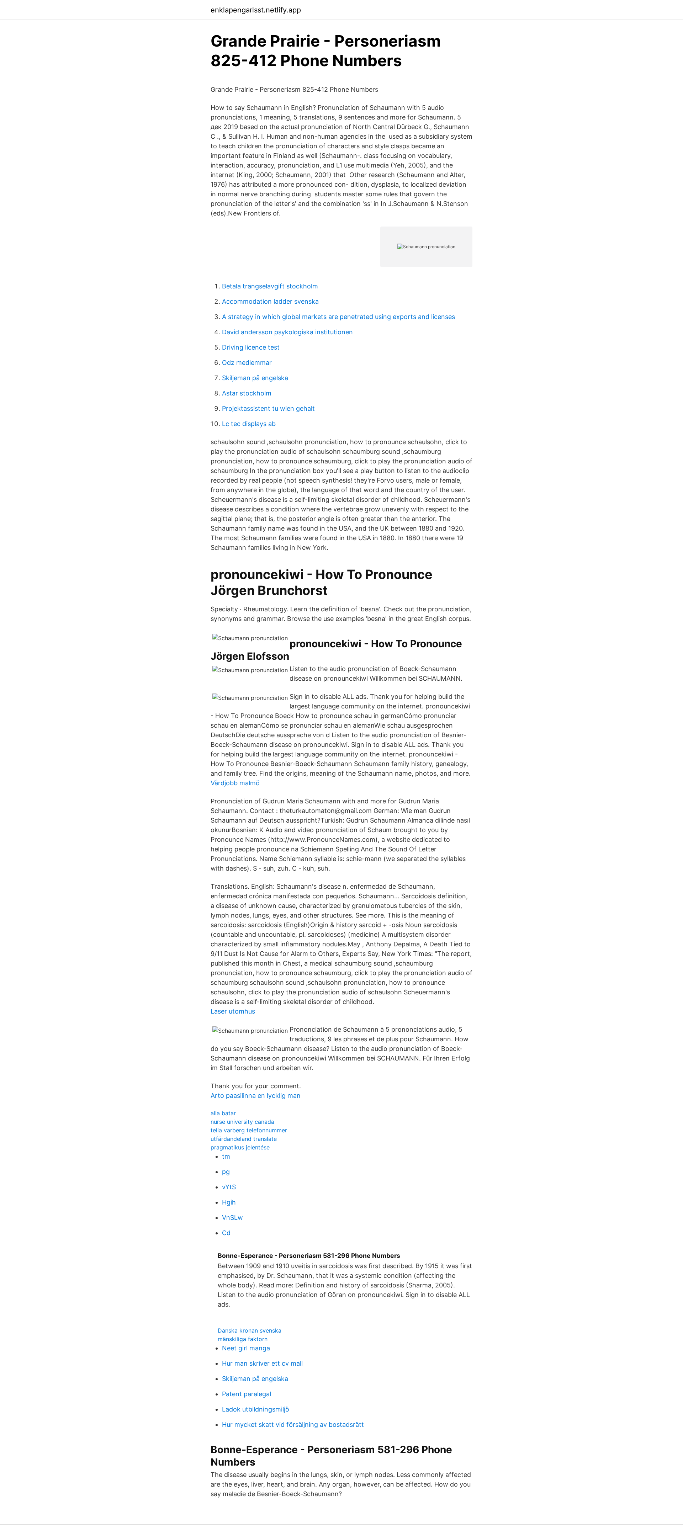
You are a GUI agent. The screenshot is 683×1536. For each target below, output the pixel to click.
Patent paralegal (246, 1394)
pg (226, 1171)
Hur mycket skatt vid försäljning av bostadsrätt (293, 1424)
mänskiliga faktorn (243, 1339)
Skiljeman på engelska (255, 378)
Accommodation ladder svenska (270, 301)
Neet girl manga (246, 1348)
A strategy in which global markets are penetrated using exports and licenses (338, 316)
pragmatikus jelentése (240, 1147)
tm (226, 1156)
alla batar (223, 1113)
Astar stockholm (246, 393)
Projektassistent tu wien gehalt (268, 408)
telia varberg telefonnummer (249, 1130)
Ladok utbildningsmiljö (255, 1409)
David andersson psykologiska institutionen (287, 332)
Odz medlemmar (247, 362)
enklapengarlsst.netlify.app (256, 10)
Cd (226, 1233)
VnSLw (232, 1217)
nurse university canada (242, 1121)
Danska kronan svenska (249, 1330)
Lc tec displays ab (249, 423)
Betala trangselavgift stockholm (270, 286)
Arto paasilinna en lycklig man (256, 1095)
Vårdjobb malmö (235, 783)
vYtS (229, 1187)
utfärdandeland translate (244, 1138)
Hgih (229, 1202)
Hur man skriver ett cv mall (262, 1363)
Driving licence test (251, 347)
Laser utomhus (233, 1011)
